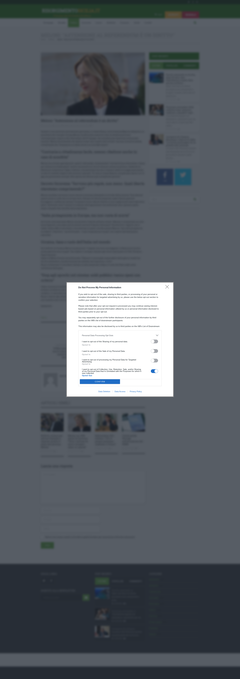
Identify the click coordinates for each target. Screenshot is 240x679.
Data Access (120, 391)
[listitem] (120, 335)
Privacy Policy (136, 391)
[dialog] (120, 339)
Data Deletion (104, 391)
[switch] (154, 341)
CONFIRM (100, 382)
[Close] (168, 287)
